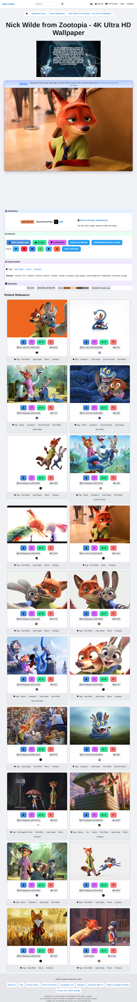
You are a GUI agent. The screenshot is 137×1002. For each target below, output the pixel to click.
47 (42, 548)
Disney (18, 276)
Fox (24, 276)
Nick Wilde (19, 269)
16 (105, 478)
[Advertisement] (68, 189)
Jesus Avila (107, 352)
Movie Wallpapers (57, 13)
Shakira (31, 276)
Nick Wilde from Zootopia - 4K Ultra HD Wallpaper (90, 13)
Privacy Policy (33, 985)
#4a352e (79, 288)
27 (105, 342)
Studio (61, 276)
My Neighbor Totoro (24, 832)
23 (42, 408)
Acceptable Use (67, 985)
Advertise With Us (95, 985)
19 (42, 815)
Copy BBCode (71, 249)
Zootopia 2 (84, 359)
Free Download (19, 242)
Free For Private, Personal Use (94, 220)
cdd (61, 221)
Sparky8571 (44, 624)
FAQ (21, 985)
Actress (39, 276)
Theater (54, 276)
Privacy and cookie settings (68, 991)
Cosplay (69, 276)
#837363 (86, 288)
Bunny (46, 276)
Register (130, 4)
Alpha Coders (8, 4)
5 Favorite (58, 242)
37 (105, 613)
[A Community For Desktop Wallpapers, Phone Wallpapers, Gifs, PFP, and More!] (27, 13)
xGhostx (44, 825)
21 (105, 815)
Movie (47, 359)
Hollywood (106, 276)
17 (105, 408)
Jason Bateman (93, 276)
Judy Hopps (80, 276)
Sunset (94, 832)
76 (42, 342)
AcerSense (44, 352)
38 (42, 613)
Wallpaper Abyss (39, 13)
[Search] (62, 4)
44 (105, 548)
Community (112, 4)
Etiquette (81, 985)
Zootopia (37, 269)
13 (42, 679)
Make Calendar (78, 242)
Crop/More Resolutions (107, 242)
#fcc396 (73, 288)
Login (122, 4)
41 (42, 478)
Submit (100, 4)
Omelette (107, 488)
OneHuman (44, 558)
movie (28, 269)
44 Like (40, 242)
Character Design (119, 276)
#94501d (67, 288)
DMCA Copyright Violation (118, 985)
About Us (12, 985)
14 (42, 885)
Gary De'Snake (109, 359)
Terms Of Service (49, 985)
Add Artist (27, 222)
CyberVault (44, 418)
